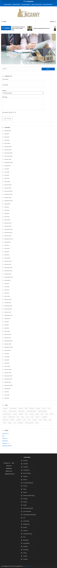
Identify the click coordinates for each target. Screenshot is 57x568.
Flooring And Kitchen (28, 483)
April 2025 (6, 178)
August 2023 (7, 242)
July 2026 (6, 134)
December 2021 (8, 306)
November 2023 (8, 232)
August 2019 (7, 388)
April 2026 (6, 140)
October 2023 (7, 235)
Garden (32, 414)
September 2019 (8, 385)
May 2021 (6, 325)
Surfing (25, 553)
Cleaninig (25, 467)
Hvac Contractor (27, 511)
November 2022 (8, 270)
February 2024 (7, 223)
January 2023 (7, 264)
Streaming (25, 549)
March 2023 (7, 258)
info (18, 417)
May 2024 (6, 213)
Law (24, 518)
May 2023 (6, 251)
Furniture (25, 486)
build (26, 408)
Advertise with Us (7, 445)
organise (44, 417)
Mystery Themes (27, 566)
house (4, 417)
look (32, 417)
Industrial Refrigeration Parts (40, 28)
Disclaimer (5, 441)
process (12, 420)
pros (24, 420)
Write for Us (5, 443)
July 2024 (6, 207)
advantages (13, 408)
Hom (3, 436)
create (5, 411)
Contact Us (5, 433)
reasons (35, 420)
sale (40, 420)
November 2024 (8, 194)
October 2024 (7, 197)
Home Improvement (28, 508)
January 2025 (7, 188)
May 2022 (6, 290)
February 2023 (7, 261)
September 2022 (8, 277)
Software (25, 546)
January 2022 (7, 302)
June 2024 (7, 210)
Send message (7, 118)
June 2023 (6, 248)
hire (47, 414)
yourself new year (37, 4)
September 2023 (8, 239)
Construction (26, 470)
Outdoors (25, 530)
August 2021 (7, 318)
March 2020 (7, 366)
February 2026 (7, 146)
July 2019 (6, 391)
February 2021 (7, 334)
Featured (25, 476)
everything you (7, 414)
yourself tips (17, 4)
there (4, 423)
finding (21, 414)
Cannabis (25, 463)
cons (49, 408)
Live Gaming (26, 521)
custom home (12, 411)
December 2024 (8, 191)
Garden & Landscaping (28, 495)
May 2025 (6, 175)
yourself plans (26, 4)
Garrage (25, 498)
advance (5, 408)
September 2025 (8, 162)
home (51, 414)
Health (24, 505)
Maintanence (26, 524)
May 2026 (6, 137)
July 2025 (6, 169)
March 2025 (7, 181)
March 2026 (7, 143)
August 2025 (7, 165)
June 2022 (6, 286)
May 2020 (6, 360)
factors (15, 414)
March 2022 (7, 296)
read (29, 420)
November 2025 (8, 156)
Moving (25, 527)
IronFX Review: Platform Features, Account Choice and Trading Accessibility (14, 28)
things (9, 423)
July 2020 (6, 353)
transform (20, 423)
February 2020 (7, 369)
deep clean (21, 411)
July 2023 (6, 245)
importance (12, 417)
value (36, 423)
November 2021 (8, 309)
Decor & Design (27, 473)
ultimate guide (29, 423)
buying (38, 408)
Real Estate (26, 540)
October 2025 (7, 159)
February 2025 (7, 185)
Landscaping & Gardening (29, 514)
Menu (4, 21)
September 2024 (8, 200)
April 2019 (6, 398)
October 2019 (7, 382)
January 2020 (7, 372)
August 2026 (7, 130)
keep (22, 417)
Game (24, 489)
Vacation (25, 559)
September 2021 (8, 315)
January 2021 (7, 337)
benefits (20, 408)
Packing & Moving (27, 533)
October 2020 (7, 344)
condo (44, 408)
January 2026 (7, 149)
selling (45, 420)
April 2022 (6, 293)
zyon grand (8, 4)
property (19, 420)
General (25, 502)
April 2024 (6, 216)
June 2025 (6, 172)
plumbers (5, 420)
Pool (24, 537)
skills (50, 420)
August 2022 (7, 280)
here (42, 414)
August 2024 (7, 204)
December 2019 (8, 376)
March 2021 (7, 331)
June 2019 (6, 395)
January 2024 (7, 226)
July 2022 (6, 283)
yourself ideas (48, 4)
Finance (25, 479)
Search (52, 21)
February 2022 (7, 299)
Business (32, 408)
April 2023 (6, 255)
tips (15, 423)
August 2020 (7, 350)
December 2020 (8, 341)
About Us (4, 438)
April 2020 (6, 363)
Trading (25, 556)
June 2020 (6, 356)
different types (42, 411)
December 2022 (8, 267)
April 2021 (6, 328)
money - (37, 417)
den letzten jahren (31, 411)
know (27, 417)
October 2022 (7, 274)
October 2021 (7, 312)
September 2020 (8, 347)
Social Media (26, 543)
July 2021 (6, 321)
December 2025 (8, 153)
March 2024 (7, 220)
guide (37, 414)
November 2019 (8, 379)
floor (26, 414)
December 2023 (8, 229)
